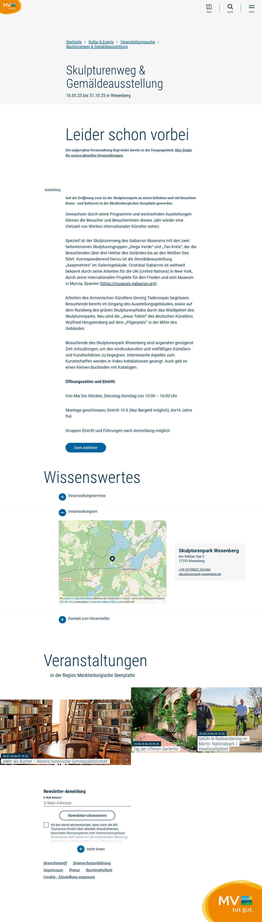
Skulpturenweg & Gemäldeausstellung (97, 46)
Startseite (74, 42)
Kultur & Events (101, 42)
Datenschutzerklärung (92, 863)
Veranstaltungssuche (138, 42)
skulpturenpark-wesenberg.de (200, 574)
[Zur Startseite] (11, 8)
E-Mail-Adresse (53, 797)
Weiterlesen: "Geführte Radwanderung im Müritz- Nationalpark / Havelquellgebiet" (229, 719)
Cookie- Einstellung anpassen (69, 877)
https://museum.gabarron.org (128, 283)
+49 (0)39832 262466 (194, 570)
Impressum (53, 870)
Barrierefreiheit (99, 870)
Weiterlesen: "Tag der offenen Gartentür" (163, 719)
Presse (74, 870)
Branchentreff (55, 863)
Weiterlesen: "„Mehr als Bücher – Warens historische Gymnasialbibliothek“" (65, 732)
